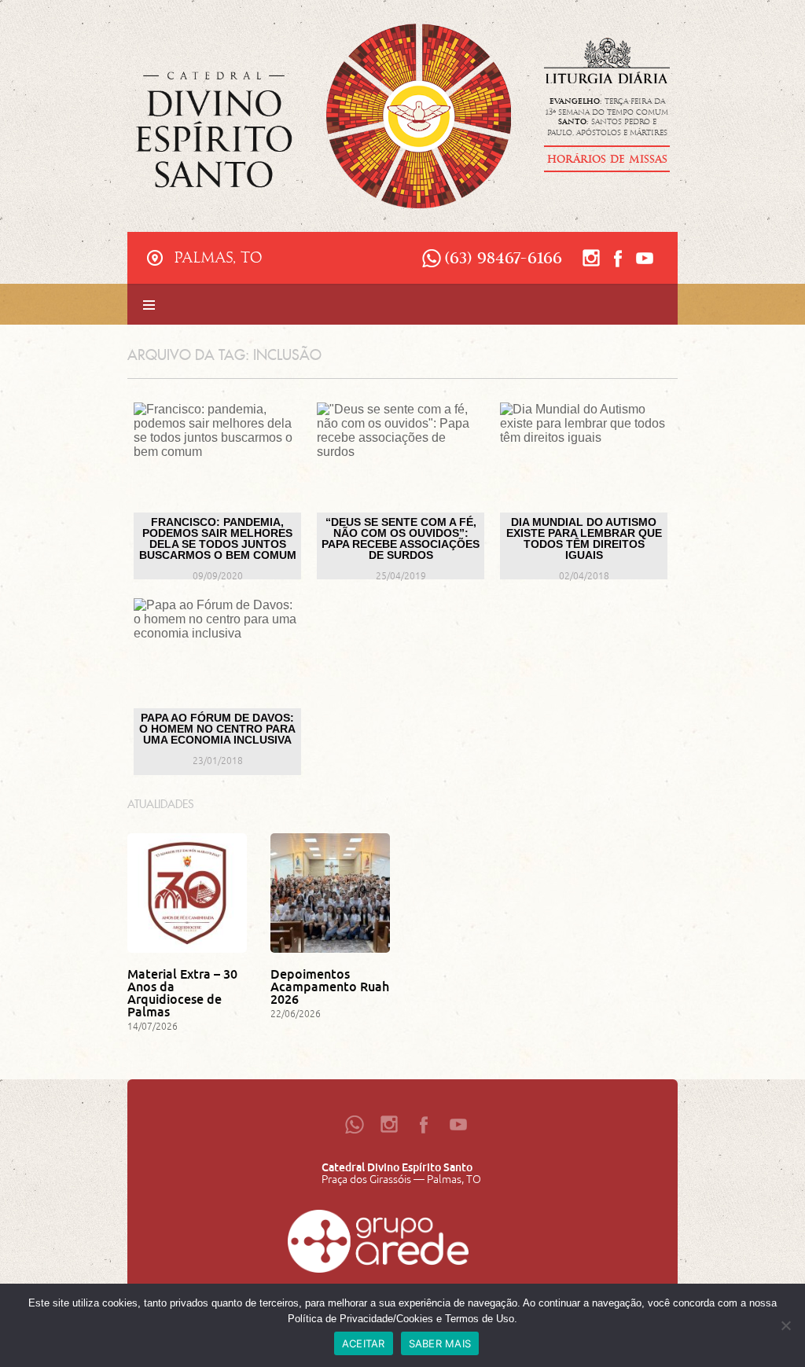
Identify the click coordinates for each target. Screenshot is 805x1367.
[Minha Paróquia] (378, 1245)
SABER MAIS (440, 1343)
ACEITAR (363, 1343)
